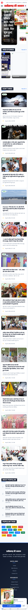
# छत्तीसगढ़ (14, 527)
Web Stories (14, 568)
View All (24, 49)
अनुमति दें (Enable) (12, 605)
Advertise (14, 589)
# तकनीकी (4, 529)
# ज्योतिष (20, 527)
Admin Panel (14, 582)
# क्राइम (8, 527)
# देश (15, 529)
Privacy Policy (14, 584)
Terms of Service (14, 587)
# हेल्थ (14, 535)
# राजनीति (17, 532)
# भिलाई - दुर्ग (4, 532)
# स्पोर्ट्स (9, 535)
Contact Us (14, 573)
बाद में (24, 605)
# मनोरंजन (11, 532)
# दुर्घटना (10, 529)
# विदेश (23, 532)
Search (14, 570)
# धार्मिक (19, 529)
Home (14, 565)
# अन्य (3, 527)
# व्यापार (4, 535)
